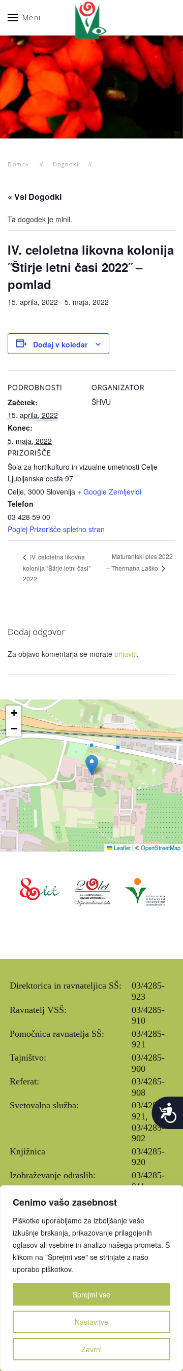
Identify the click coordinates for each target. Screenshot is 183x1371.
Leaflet (121, 847)
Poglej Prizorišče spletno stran (56, 529)
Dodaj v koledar (60, 344)
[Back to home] (92, 18)
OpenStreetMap (160, 847)
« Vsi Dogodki (35, 196)
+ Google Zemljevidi (109, 491)
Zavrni (91, 1349)
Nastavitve (91, 1322)
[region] (91, 1278)
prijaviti (125, 654)
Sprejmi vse (91, 1294)
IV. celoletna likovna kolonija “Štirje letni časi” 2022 (56, 567)
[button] (24, 18)
